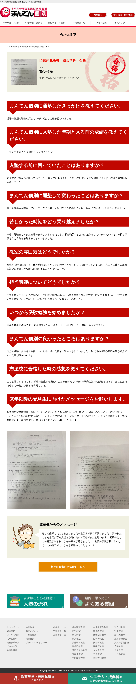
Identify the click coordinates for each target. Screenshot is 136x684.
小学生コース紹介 (11, 23)
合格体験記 (12, 650)
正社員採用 (31, 635)
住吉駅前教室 (78, 627)
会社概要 (30, 627)
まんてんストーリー (124, 23)
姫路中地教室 (120, 639)
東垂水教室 (77, 654)
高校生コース (59, 635)
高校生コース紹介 (56, 23)
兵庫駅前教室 (78, 642)
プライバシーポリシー (36, 642)
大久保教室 (98, 650)
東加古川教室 (99, 658)
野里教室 (118, 631)
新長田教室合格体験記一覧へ (68, 566)
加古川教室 (119, 627)
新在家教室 (119, 635)
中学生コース (59, 631)
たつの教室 (119, 654)
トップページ (13, 627)
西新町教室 (98, 642)
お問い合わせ (32, 631)
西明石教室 (98, 646)
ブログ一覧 (12, 646)
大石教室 (76, 635)
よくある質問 (13, 635)
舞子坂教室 (98, 631)
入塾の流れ (101, 23)
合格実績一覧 (79, 23)
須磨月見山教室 (79, 650)
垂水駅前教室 (78, 658)
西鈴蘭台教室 (99, 635)
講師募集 (30, 639)
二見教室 (97, 654)
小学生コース (59, 627)
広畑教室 (118, 646)
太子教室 (118, 650)
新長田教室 (77, 646)
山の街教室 (98, 639)
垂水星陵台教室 (100, 627)
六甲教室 (76, 631)
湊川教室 (76, 639)
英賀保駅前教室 (121, 642)
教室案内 (11, 631)
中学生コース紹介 (33, 23)
